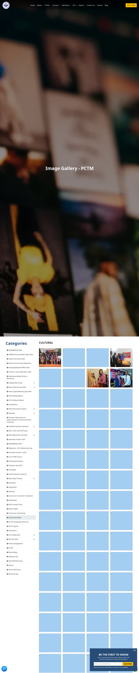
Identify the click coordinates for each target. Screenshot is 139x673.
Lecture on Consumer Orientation (20, 496)
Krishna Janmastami (15, 461)
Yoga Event (12, 487)
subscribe (128, 664)
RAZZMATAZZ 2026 (15, 350)
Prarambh (12, 470)
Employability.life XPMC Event (19, 367)
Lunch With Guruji (15, 457)
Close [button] (134, 650)
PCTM (10, 548)
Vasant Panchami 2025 (16, 359)
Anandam (12, 483)
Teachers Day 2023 (15, 465)
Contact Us (91, 5)
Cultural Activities (14, 517)
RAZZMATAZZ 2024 (15, 444)
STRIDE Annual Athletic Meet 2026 (20, 354)
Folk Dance (12, 531)
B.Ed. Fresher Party (15, 504)
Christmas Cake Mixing (16, 513)
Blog (106, 5)
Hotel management (15, 544)
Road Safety (12, 552)
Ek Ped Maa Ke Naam (16, 400)
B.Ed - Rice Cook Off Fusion (18, 431)
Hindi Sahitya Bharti (15, 396)
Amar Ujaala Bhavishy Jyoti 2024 (19, 391)
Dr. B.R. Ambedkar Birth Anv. (18, 522)
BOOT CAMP (13, 509)
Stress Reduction (14, 570)
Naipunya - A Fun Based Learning (20, 448)
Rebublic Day (13, 557)
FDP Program (13, 526)
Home (32, 5)
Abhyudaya (12, 500)
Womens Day (13, 574)
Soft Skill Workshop (15, 561)
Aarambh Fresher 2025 (16, 439)
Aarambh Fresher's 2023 (17, 452)
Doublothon (12, 404)
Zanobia (11, 491)
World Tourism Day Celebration (19, 363)
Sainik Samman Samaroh (17, 474)
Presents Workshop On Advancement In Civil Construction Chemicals (19, 419)
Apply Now (131, 5)
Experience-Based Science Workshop (17, 377)
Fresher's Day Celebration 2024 (19, 372)
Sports (11, 565)
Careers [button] (100, 5)
